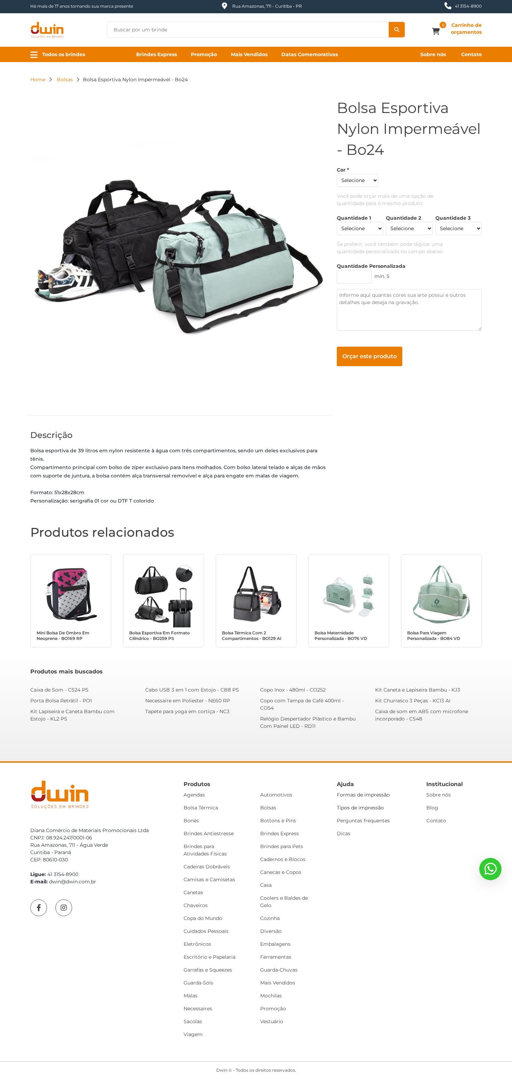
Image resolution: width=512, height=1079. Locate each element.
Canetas (193, 892)
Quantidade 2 (403, 218)
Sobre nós (433, 54)
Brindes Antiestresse (209, 833)
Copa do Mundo (203, 918)
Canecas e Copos (280, 872)
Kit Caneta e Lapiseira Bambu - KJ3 (417, 690)
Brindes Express (156, 54)
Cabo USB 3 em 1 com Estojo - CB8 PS (192, 690)
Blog (432, 808)
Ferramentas (275, 957)
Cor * (343, 170)
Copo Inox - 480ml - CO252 (293, 690)
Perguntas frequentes (363, 820)
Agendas (194, 795)
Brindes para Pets (281, 846)
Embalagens (275, 944)
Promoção (204, 54)
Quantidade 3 (453, 218)
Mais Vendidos (249, 54)
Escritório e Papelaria (209, 957)
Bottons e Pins (278, 820)
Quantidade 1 (354, 218)
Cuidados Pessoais (206, 931)
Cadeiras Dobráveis (207, 866)
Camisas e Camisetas (209, 879)
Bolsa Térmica (201, 808)
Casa (266, 885)
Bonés (191, 820)
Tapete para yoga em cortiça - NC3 (187, 711)
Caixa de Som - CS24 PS (59, 690)
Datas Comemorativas (309, 54)
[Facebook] (38, 907)
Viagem (193, 1034)
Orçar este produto (369, 356)
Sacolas (193, 1021)
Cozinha (270, 918)
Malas (190, 996)
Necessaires (198, 1008)
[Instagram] (63, 907)
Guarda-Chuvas (278, 970)
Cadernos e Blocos (282, 859)
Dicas (343, 833)
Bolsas (268, 808)
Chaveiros (196, 905)
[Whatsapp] (490, 869)
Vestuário (271, 1021)
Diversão (271, 931)
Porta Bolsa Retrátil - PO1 (61, 700)
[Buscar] (397, 29)
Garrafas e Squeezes (208, 970)
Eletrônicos (197, 944)
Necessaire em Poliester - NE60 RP (187, 700)
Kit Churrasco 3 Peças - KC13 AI (412, 700)
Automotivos (276, 795)
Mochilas (271, 996)
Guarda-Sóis (198, 983)
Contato (471, 54)
